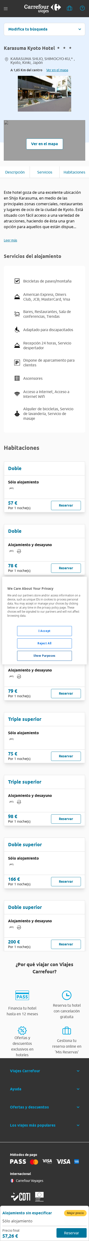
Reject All (44, 643)
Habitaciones (74, 172)
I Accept (44, 631)
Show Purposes (44, 655)
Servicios (44, 172)
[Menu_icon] (6, 8)
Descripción (15, 172)
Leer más (10, 240)
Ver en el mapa (57, 70)
